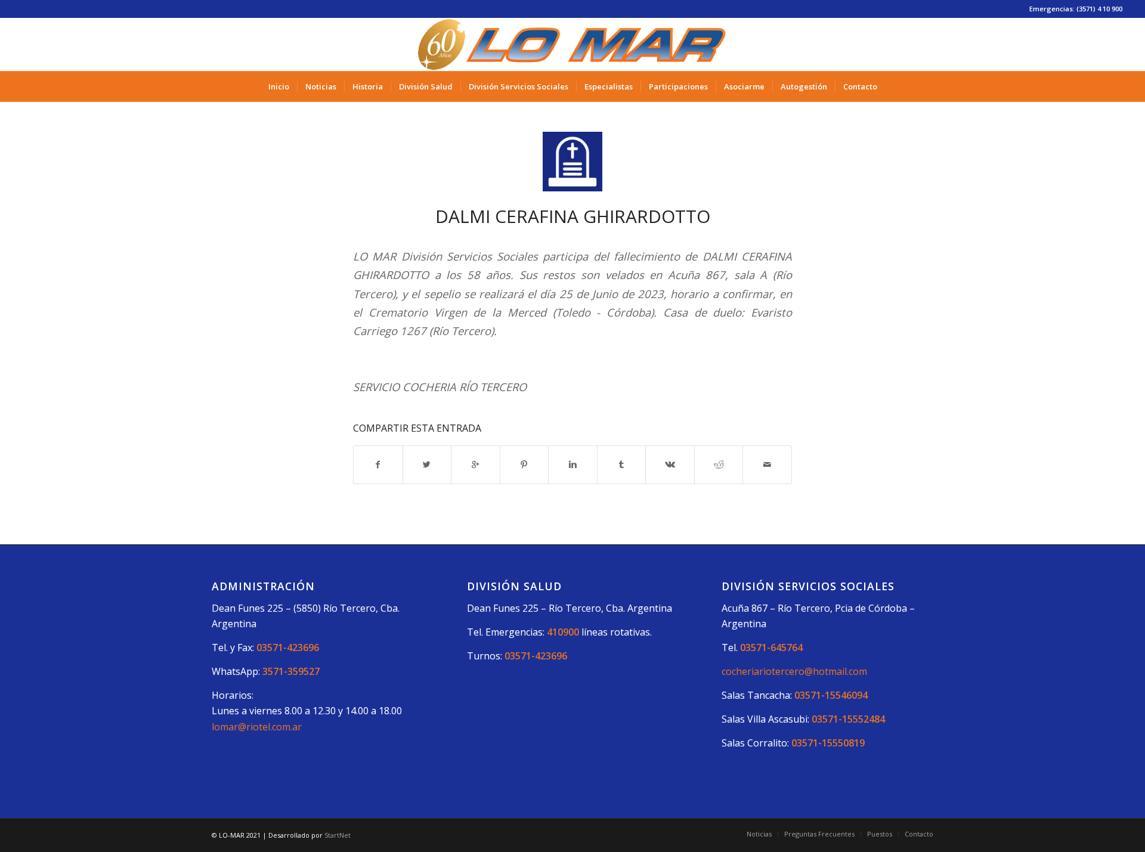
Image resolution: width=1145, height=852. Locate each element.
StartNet (337, 835)
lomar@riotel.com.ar (257, 726)
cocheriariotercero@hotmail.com (794, 671)
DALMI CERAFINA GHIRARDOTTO (572, 216)
